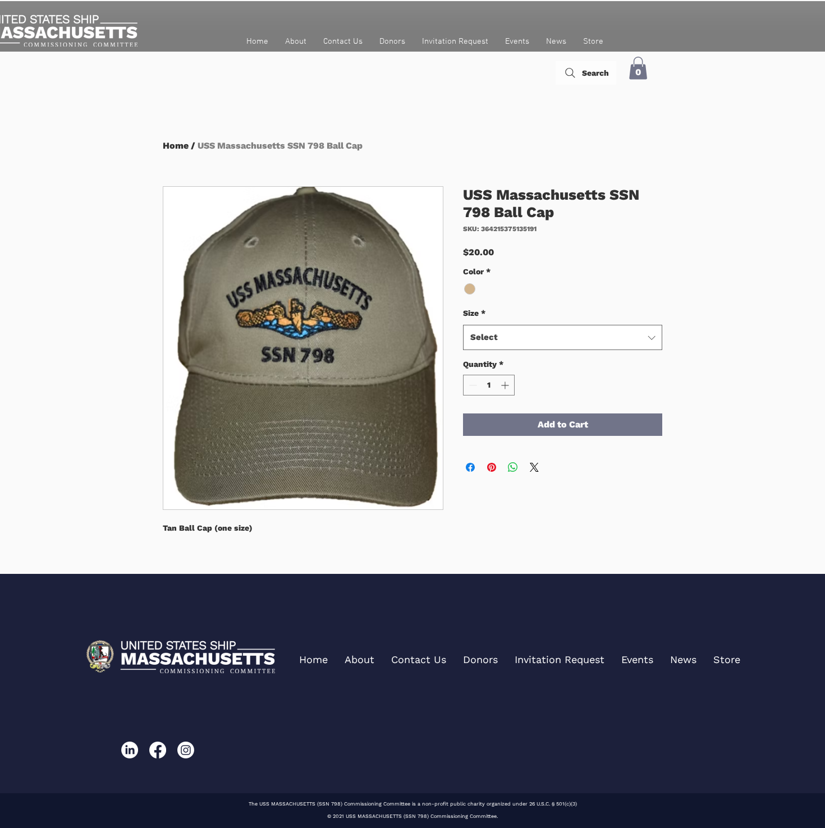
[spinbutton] (489, 385)
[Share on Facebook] (470, 467)
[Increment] (506, 385)
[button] (638, 68)
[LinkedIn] (129, 750)
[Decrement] (472, 385)
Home (176, 145)
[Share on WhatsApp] (513, 467)
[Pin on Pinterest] (491, 467)
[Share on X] (534, 467)
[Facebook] (157, 750)
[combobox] (562, 337)
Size (474, 313)
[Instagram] (185, 750)
